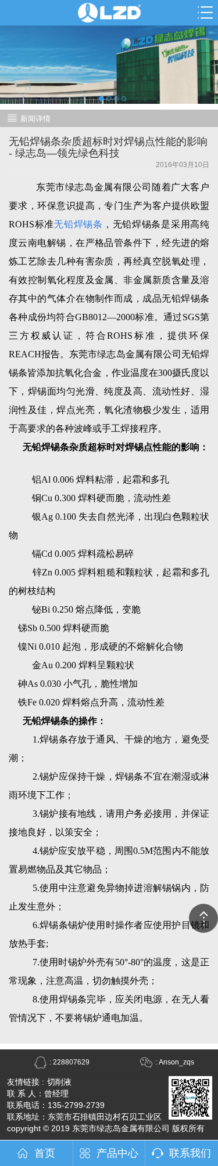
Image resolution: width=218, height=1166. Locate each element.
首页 (44, 1153)
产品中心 (117, 1153)
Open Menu (205, 13)
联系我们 (190, 1153)
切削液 (59, 1082)
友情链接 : (25, 1082)
